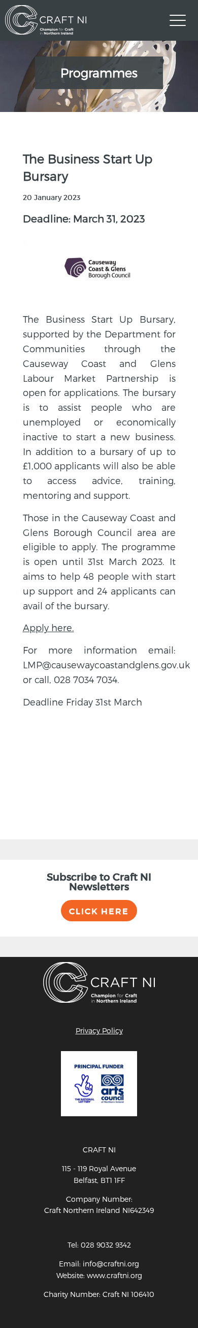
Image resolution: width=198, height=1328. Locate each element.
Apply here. (48, 627)
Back (31, 766)
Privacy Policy (99, 1030)
